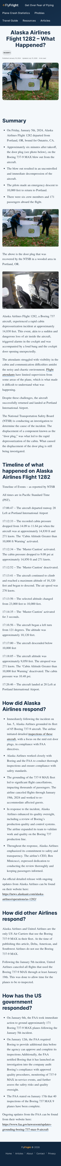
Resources (29, 20)
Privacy (52, 1153)
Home (9, 1153)
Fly (10, 5)
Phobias (39, 13)
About (30, 1153)
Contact (40, 1153)
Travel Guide (10, 20)
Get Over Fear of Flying (39, 5)
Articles (45, 20)
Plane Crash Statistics (16, 13)
